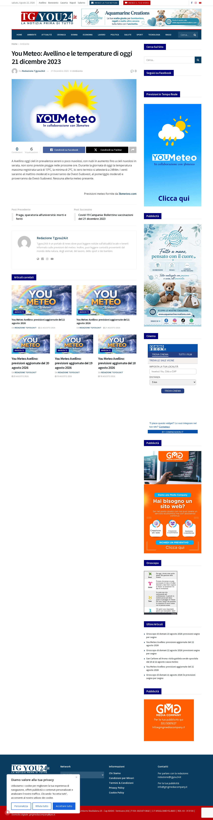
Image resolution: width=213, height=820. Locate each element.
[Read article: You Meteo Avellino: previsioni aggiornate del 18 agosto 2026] (117, 344)
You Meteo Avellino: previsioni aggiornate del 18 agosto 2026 (117, 363)
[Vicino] (76, 777)
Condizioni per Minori (121, 778)
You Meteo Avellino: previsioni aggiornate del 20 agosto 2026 (30, 363)
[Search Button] (195, 35)
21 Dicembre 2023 (60, 70)
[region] (43, 793)
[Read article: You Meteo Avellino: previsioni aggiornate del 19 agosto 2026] (74, 344)
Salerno (81, 2)
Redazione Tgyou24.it (33, 70)
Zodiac (173, 613)
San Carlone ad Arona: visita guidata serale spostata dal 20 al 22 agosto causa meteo (172, 660)
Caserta (64, 2)
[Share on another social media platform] (132, 150)
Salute (127, 34)
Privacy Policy (116, 787)
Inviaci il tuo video (138, 3)
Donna (74, 34)
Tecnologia (154, 34)
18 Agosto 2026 (107, 376)
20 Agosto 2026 (20, 376)
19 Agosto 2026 (64, 376)
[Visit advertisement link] (141, 17)
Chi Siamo (115, 773)
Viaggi (168, 34)
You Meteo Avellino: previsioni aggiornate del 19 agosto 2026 (73, 363)
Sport (140, 34)
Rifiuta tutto (41, 806)
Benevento (53, 2)
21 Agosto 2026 (112, 327)
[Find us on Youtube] (200, 3)
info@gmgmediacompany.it (172, 786)
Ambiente (31, 34)
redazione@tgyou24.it (169, 777)
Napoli (73, 2)
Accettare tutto (64, 806)
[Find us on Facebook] (191, 3)
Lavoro (101, 34)
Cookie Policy (116, 792)
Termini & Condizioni (121, 782)
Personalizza (21, 806)
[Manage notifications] (7, 812)
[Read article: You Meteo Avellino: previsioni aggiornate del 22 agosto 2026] (42, 300)
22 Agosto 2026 (47, 327)
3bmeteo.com (127, 194)
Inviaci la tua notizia (105, 3)
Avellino (42, 2)
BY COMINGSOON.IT (172, 432)
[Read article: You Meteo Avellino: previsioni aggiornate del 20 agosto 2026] (31, 344)
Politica (115, 34)
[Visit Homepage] (44, 17)
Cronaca (61, 34)
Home (19, 34)
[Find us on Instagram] (196, 3)
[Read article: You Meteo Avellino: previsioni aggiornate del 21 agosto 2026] (106, 300)
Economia (88, 34)
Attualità (47, 34)
